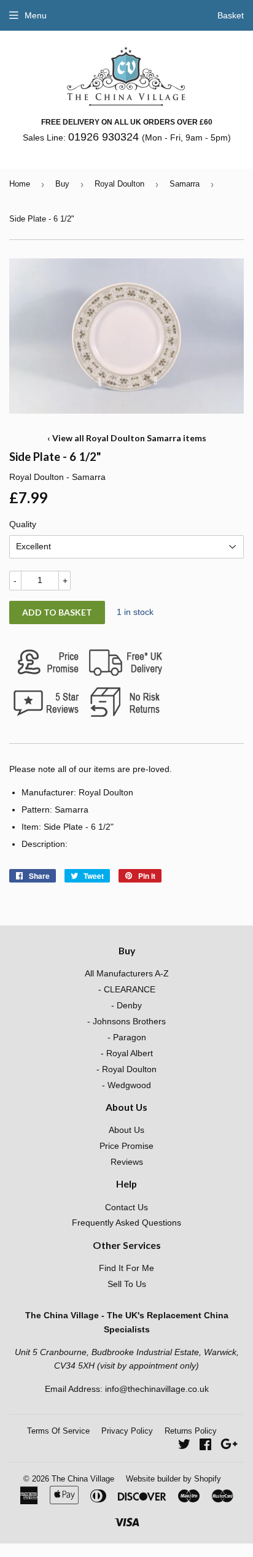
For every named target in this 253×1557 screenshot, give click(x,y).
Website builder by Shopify (173, 1478)
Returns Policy (191, 1430)
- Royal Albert (127, 1053)
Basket (230, 15)
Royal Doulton (119, 183)
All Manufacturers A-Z (127, 973)
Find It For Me (126, 1268)
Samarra (184, 183)
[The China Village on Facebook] (205, 1446)
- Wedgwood (126, 1085)
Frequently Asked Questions (126, 1222)
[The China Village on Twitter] (184, 1446)
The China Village (83, 1478)
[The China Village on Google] (229, 1446)
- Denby (126, 1005)
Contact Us (126, 1207)
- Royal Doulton (126, 1069)
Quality (22, 524)
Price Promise (126, 1146)
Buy (62, 183)
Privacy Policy (127, 1430)
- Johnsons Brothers (126, 1021)
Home (19, 183)
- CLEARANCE (126, 989)
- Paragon (126, 1037)
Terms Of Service (58, 1430)
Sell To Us (126, 1284)
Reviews (127, 1162)
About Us (126, 1130)
